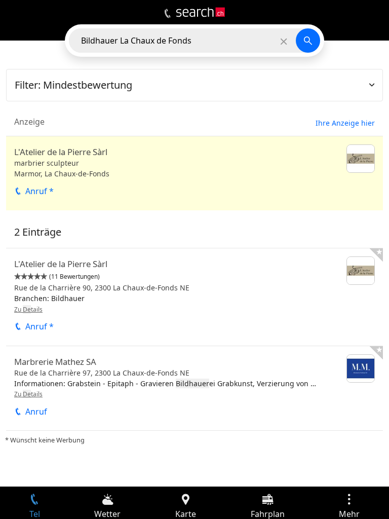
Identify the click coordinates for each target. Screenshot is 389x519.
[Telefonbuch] (167, 14)
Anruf (36, 411)
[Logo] (200, 12)
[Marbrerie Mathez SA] (194, 388)
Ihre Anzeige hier (345, 123)
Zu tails (28, 309)
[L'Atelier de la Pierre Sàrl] (194, 173)
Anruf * (39, 191)
